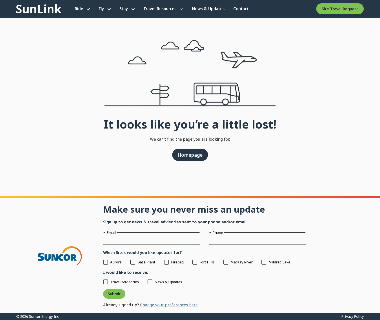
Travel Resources (159, 8)
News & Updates (208, 8)
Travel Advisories (124, 282)
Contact (241, 8)
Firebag (177, 262)
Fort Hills (207, 262)
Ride (79, 8)
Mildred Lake (279, 262)
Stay (123, 8)
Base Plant (146, 262)
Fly (101, 8)
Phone (217, 232)
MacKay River (241, 262)
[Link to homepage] (38, 8)
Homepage (190, 155)
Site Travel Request (340, 8)
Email (111, 232)
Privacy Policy (352, 316)
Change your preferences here (169, 304)
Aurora (116, 262)
